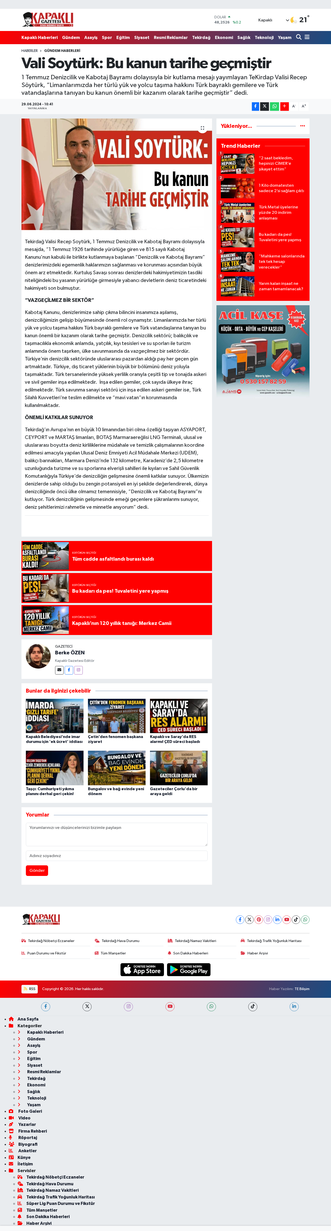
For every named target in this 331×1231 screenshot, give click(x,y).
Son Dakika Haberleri (190, 953)
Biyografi (27, 1144)
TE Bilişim (302, 989)
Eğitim (123, 37)
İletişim (25, 1164)
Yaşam (284, 37)
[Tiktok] (296, 919)
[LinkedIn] (277, 919)
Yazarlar (27, 1124)
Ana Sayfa (28, 1019)
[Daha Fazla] (284, 106)
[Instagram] (78, 670)
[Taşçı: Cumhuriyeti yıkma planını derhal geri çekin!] (55, 768)
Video (24, 1118)
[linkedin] (294, 1006)
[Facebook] (69, 670)
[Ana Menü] (306, 37)
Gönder (37, 870)
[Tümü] (302, 126)
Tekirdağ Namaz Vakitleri (195, 941)
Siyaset (141, 37)
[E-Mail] (59, 670)
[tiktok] (252, 1006)
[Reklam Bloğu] (263, 351)
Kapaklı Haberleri (39, 37)
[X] (249, 919)
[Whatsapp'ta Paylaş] (274, 106)
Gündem (71, 37)
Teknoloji (264, 37)
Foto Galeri (30, 1111)
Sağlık (243, 37)
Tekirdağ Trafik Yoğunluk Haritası (274, 941)
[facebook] (45, 1006)
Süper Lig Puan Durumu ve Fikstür (60, 1203)
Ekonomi (224, 37)
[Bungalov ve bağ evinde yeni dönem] (117, 768)
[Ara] (299, 37)
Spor (107, 37)
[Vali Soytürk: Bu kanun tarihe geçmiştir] (116, 174)
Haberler (29, 51)
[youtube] (170, 1006)
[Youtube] (286, 919)
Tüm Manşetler (113, 953)
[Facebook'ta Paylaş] (255, 106)
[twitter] (87, 1006)
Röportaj (27, 1137)
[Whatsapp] (305, 919)
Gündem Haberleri (62, 51)
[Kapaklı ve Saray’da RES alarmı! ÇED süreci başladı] (179, 715)
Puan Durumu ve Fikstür (46, 953)
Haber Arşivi (257, 953)
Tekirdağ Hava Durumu (120, 941)
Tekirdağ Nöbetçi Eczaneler (51, 941)
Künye (24, 1157)
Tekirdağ (201, 37)
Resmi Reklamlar (171, 37)
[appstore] (142, 969)
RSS (31, 989)
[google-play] (189, 969)
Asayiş (90, 37)
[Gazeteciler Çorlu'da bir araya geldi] (179, 768)
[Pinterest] (258, 919)
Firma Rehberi (32, 1131)
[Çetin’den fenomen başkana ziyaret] (117, 715)
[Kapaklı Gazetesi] (47, 20)
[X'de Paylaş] (264, 106)
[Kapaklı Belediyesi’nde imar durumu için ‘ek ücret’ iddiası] (55, 715)
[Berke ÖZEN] (38, 656)
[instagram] (128, 1006)
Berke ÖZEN (70, 652)
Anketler (27, 1151)
